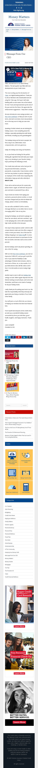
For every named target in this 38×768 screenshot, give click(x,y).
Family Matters (9, 521)
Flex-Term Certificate (11, 116)
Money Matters (29, 62)
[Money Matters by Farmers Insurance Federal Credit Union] (19, 24)
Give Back (7, 540)
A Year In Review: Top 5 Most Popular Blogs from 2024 (12, 394)
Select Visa (22, 235)
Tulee (6, 95)
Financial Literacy (9, 527)
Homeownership (9, 546)
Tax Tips (7, 568)
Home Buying (8, 543)
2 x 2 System (8, 506)
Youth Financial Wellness (11, 577)
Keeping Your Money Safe (12, 552)
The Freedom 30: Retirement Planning (15, 432)
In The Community (10, 549)
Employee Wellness (10, 518)
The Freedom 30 (9, 571)
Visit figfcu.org (18, 10)
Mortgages (8, 564)
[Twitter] (19, 8)
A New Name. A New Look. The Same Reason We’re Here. (19, 5)
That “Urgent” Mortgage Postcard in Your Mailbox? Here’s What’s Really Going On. (18, 423)
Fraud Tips (8, 537)
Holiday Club (27, 275)
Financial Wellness (10, 534)
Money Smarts (9, 561)
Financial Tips (8, 531)
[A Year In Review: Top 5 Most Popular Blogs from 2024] (12, 386)
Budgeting (7, 512)
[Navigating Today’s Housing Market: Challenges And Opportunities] (12, 368)
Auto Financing (9, 509)
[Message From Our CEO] (12, 354)
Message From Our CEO (11, 555)
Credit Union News (10, 515)
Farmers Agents (9, 524)
